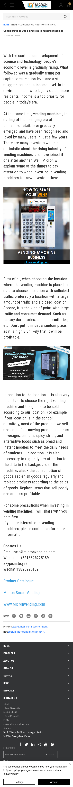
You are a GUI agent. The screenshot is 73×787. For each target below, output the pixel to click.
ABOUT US (8, 660)
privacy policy (11, 773)
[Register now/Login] (61, 5)
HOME (6, 24)
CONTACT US (10, 698)
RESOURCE (8, 690)
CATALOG (8, 668)
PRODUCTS (9, 653)
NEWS (14, 24)
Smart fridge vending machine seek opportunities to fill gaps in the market (26, 631)
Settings (19, 782)
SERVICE (7, 675)
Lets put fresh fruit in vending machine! (30, 626)
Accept (54, 782)
